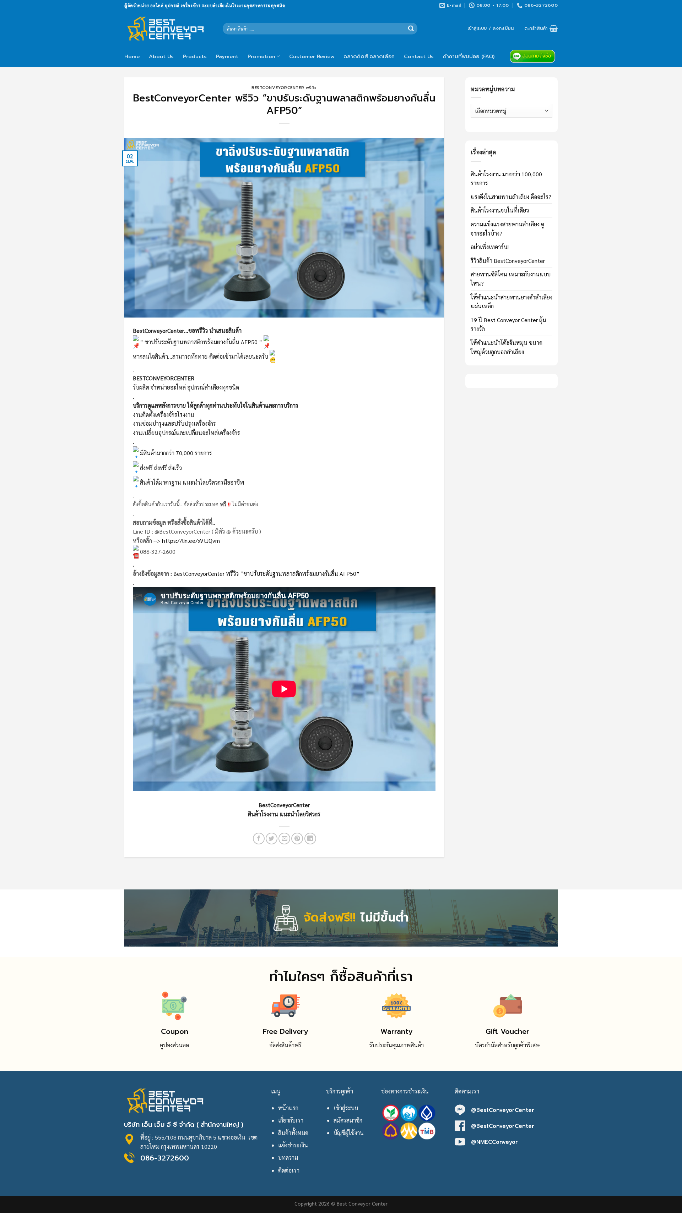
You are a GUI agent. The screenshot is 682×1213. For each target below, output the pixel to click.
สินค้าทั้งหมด (293, 1132)
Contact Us (419, 56)
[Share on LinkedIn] (310, 838)
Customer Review (312, 56)
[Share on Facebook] (259, 838)
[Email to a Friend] (284, 838)
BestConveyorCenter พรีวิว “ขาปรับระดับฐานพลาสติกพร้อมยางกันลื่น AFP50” (266, 573)
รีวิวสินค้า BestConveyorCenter (508, 260)
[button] (284, 703)
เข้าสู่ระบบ (346, 1108)
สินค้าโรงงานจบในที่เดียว (500, 210)
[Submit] (411, 29)
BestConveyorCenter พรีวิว (284, 88)
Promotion (261, 56)
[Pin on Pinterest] (297, 838)
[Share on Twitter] (271, 838)
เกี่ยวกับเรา (290, 1120)
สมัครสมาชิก (348, 1120)
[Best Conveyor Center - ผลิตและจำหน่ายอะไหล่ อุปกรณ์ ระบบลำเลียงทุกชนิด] (168, 28)
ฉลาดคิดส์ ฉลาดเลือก (369, 56)
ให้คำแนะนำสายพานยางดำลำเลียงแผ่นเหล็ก (511, 301)
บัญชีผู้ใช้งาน (349, 1132)
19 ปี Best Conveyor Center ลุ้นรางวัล (508, 324)
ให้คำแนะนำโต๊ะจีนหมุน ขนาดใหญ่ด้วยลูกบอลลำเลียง (506, 347)
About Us (161, 56)
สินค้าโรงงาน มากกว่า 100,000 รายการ (506, 178)
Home (132, 56)
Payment (227, 56)
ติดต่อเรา (288, 1170)
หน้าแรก (288, 1108)
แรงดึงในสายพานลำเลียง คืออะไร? (511, 196)
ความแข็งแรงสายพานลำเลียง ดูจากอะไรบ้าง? (507, 228)
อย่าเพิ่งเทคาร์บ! (490, 246)
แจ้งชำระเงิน (293, 1145)
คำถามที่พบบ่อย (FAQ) (468, 56)
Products (195, 56)
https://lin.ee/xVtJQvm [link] (191, 540)
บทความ (288, 1157)
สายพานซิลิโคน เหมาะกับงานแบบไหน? (511, 278)
